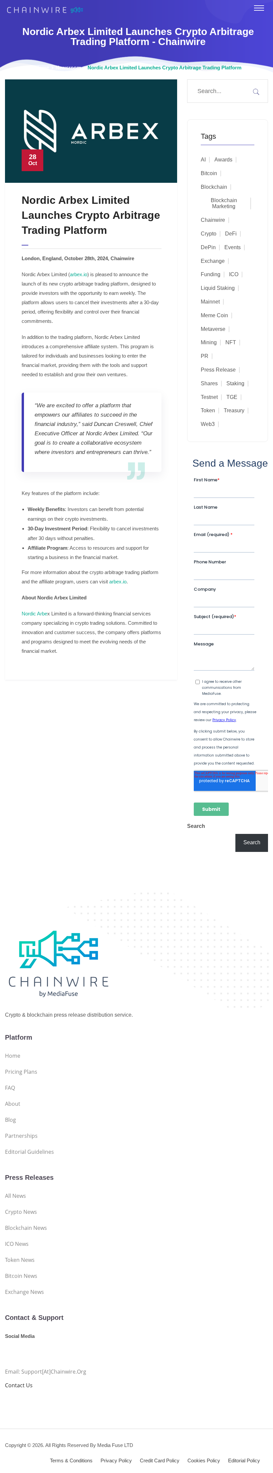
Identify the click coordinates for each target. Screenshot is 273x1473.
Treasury (234, 410)
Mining (209, 342)
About (12, 1103)
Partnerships (21, 1135)
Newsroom (68, 67)
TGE (231, 397)
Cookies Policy (203, 1460)
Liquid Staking (218, 288)
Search (196, 826)
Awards (223, 159)
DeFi (231, 233)
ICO (233, 274)
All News (15, 1195)
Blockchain (214, 187)
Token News (20, 1260)
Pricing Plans (21, 1071)
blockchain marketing (224, 203)
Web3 (208, 424)
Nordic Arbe (34, 613)
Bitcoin (209, 173)
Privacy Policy (116, 1460)
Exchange (213, 261)
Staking (235, 383)
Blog (10, 1119)
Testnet (209, 397)
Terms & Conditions (71, 1460)
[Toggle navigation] (259, 8)
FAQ (10, 1087)
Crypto (208, 233)
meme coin (214, 315)
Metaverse (213, 329)
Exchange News (24, 1292)
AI (203, 159)
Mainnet (210, 302)
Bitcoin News (21, 1276)
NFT (230, 342)
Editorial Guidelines (29, 1151)
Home (42, 67)
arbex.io (78, 274)
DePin (208, 247)
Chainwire (213, 220)
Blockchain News (26, 1228)
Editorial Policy (244, 1460)
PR (204, 356)
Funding (210, 274)
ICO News (17, 1244)
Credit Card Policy (159, 1460)
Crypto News (21, 1211)
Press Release (218, 370)
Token (208, 410)
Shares (209, 383)
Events (232, 247)
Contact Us (19, 1385)
